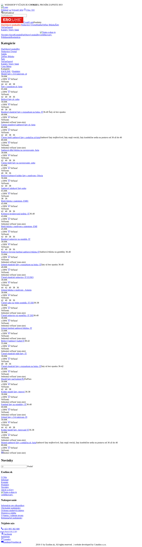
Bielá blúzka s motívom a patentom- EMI (19, 226)
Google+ (7, 539)
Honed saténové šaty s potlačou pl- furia (18, 442)
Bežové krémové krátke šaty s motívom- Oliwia (22, 175)
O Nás (4, 477)
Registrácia (15, 37)
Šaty (57, 25)
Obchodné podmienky (11, 508)
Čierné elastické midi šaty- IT (14, 353)
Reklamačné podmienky (11, 518)
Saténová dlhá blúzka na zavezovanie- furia (20, 150)
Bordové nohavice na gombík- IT (15, 239)
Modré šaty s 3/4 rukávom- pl (14, 74)
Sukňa (39, 25)
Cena (3, 66)
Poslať (30, 466)
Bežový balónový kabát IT (13, 341)
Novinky (5, 35)
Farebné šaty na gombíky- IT (13, 404)
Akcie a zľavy (7, 490)
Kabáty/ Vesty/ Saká (10, 30)
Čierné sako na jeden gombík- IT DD (17, 303)
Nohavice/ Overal (29, 25)
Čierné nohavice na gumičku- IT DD (17, 315)
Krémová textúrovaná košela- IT (15, 214)
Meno (8, 66)
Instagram (5, 536)
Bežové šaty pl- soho (10, 99)
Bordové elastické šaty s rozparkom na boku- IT (22, 112)
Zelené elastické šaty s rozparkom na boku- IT (21, 264)
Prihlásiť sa (6, 10)
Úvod (25, 22)
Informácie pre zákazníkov (12, 505)
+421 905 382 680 (10, 530)
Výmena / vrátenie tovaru (12, 515)
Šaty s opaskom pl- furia (11, 86)
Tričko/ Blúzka (48, 25)
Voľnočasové (7, 27)
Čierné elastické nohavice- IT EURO (17, 277)
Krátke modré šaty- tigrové (13, 392)
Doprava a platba (8, 513)
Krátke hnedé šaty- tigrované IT (15, 430)
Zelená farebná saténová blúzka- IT (16, 328)
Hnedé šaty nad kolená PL (12, 379)
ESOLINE (6, 71)
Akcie (11, 35)
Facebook (7, 534)
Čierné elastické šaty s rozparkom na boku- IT (21, 366)
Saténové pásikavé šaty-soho (13, 188)
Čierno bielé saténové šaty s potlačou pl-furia (20, 137)
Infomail (4, 480)
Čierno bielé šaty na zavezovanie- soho (18, 163)
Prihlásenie (6, 37)
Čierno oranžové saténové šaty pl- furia (18, 125)
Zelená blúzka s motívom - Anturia (16, 290)
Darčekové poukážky (11, 25)
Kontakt (17, 35)
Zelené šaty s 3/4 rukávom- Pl (14, 417)
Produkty (16, 71)
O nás (30, 22)
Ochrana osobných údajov (12, 510)
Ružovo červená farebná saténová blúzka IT (20, 252)
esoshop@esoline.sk (12, 542)
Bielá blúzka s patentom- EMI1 (14, 201)
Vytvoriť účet (17, 10)
